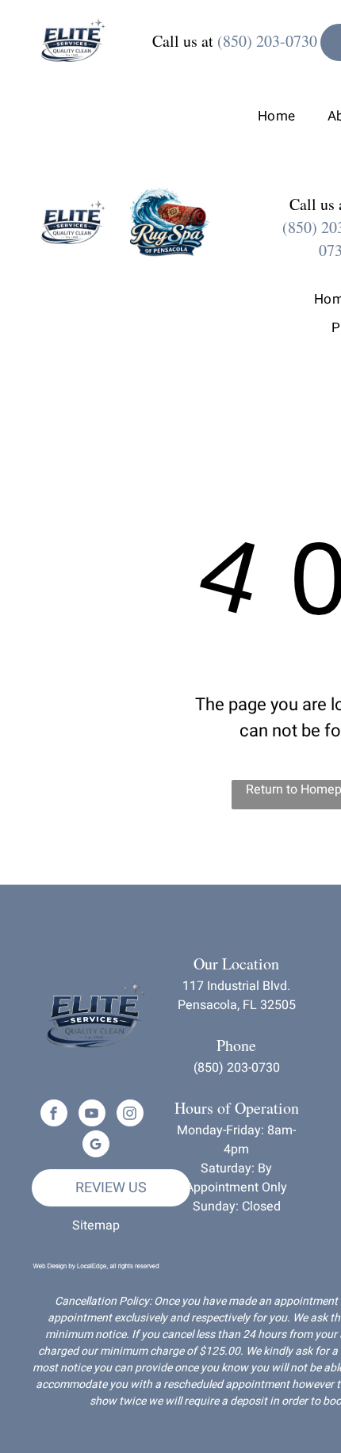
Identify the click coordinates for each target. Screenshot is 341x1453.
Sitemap (96, 1225)
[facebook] (53, 1114)
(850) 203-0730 (267, 41)
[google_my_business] (95, 1145)
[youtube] (92, 1114)
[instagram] (130, 1114)
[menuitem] (261, 116)
